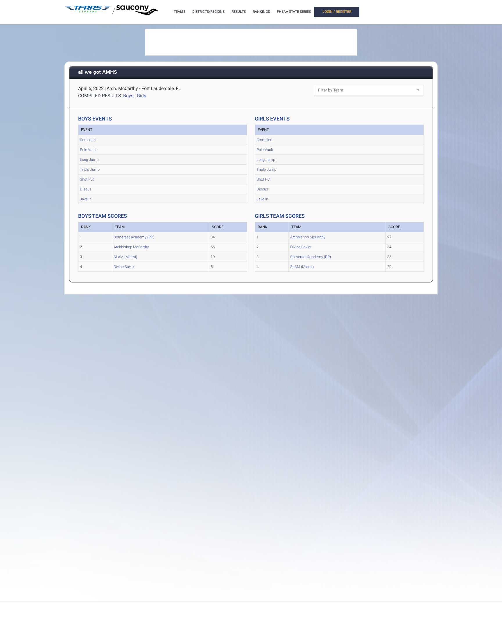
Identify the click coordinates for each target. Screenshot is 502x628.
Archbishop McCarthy (131, 247)
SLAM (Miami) (125, 257)
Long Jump (89, 159)
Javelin (86, 199)
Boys (128, 95)
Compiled (88, 140)
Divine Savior (124, 266)
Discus (86, 189)
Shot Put (87, 179)
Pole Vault (88, 149)
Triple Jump (90, 169)
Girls (141, 95)
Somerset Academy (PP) (134, 237)
